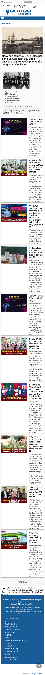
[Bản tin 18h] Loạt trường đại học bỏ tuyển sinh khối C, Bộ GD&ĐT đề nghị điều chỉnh (21, 112)
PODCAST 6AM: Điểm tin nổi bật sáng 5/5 (36, 298)
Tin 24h (17, 7)
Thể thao (15, 592)
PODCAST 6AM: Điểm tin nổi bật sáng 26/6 (17, 106)
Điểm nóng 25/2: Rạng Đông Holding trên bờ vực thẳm (35, 537)
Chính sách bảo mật (11, 651)
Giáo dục (25, 590)
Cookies (7, 654)
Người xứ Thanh (37, 592)
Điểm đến (17, 588)
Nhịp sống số (38, 590)
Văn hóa (24, 588)
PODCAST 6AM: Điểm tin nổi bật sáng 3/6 (36, 121)
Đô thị (31, 590)
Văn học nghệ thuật (14, 590)
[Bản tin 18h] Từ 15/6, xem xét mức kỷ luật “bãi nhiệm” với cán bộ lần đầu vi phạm (36, 166)
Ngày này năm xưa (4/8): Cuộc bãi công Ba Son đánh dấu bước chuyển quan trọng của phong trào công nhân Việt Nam (22, 60)
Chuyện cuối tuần (24, 592)
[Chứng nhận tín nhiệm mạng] (12, 658)
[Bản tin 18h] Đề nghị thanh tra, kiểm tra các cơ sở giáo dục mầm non (35, 343)
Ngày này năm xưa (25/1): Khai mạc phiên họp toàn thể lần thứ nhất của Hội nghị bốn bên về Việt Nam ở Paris (12, 97)
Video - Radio (27, 7)
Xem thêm (22, 582)
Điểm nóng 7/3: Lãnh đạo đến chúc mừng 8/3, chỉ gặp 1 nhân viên (35, 492)
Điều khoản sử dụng (11, 649)
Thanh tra (7, 23)
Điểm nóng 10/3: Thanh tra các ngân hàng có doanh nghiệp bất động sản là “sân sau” (36, 443)
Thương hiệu (6, 592)
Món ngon (4, 594)
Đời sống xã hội (33, 588)
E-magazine (38, 7)
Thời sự (9, 588)
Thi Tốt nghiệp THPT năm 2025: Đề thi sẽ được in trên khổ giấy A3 (36, 252)
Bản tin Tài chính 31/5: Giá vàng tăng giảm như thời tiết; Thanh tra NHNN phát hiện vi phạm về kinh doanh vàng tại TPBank (36, 215)
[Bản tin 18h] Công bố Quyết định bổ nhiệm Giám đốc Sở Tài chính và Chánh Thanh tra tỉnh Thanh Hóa (36, 392)
